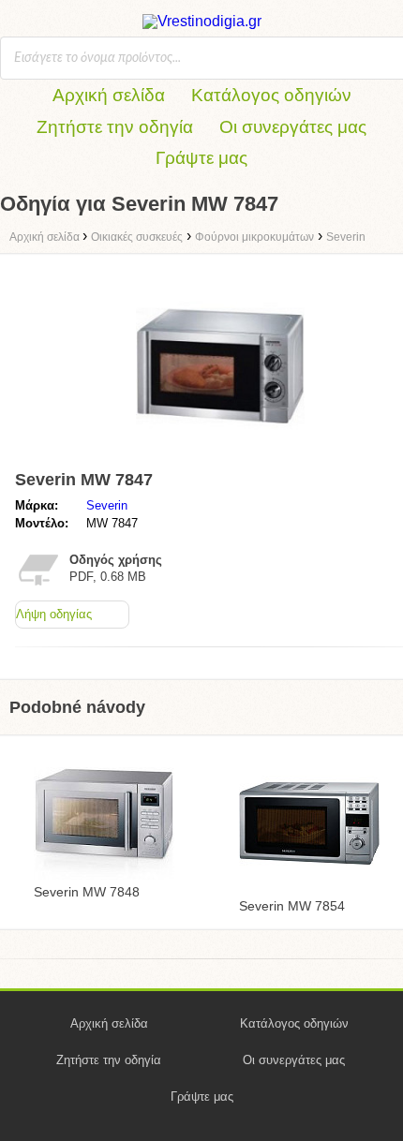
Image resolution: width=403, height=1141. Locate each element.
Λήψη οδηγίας (54, 614)
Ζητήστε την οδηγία (115, 127)
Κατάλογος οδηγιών (271, 95)
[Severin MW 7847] (220, 454)
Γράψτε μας (201, 158)
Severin (106, 505)
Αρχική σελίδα (108, 95)
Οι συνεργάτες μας (292, 127)
